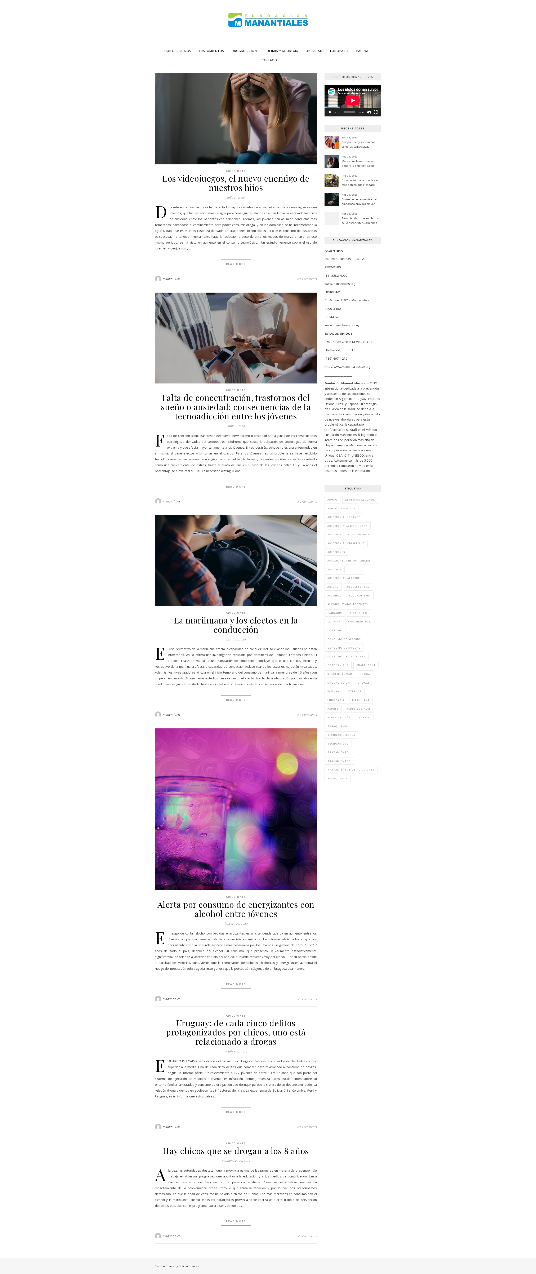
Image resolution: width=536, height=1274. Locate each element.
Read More (236, 264)
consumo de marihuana (346, 656)
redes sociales (359, 708)
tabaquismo (337, 726)
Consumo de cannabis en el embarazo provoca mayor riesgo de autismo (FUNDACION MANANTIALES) (359, 202)
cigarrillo (358, 612)
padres (333, 708)
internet (354, 691)
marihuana (361, 700)
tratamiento (338, 752)
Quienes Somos (177, 51)
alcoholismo (360, 595)
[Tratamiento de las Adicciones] (268, 20)
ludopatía (335, 700)
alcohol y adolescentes (347, 604)
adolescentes (358, 586)
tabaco (365, 717)
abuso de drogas (341, 508)
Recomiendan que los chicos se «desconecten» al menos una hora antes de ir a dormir (360, 221)
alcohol (334, 595)
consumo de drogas (344, 647)
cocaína (333, 621)
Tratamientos (211, 51)
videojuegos (337, 778)
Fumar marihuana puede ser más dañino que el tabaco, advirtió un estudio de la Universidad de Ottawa (360, 182)
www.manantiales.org (340, 283)
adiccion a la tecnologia (348, 534)
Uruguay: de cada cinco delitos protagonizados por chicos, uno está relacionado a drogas (236, 1032)
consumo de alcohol (344, 639)
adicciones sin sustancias (349, 560)
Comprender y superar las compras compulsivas (358, 144)
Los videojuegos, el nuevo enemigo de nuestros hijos (235, 183)
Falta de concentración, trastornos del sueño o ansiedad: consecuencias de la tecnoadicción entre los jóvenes (236, 406)
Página (362, 51)
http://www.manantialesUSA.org (348, 366)
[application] (353, 100)
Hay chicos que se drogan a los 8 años (236, 1150)
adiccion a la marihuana (347, 525)
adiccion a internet (343, 517)
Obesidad (314, 51)
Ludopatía (339, 51)
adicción (334, 569)
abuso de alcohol (360, 499)
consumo (335, 630)
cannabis (334, 612)
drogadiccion (338, 682)
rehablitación (339, 717)
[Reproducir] (330, 112)
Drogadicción (244, 51)
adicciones (336, 552)
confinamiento (360, 621)
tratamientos (339, 761)
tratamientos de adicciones (351, 769)
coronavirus (338, 665)
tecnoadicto (338, 743)
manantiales (171, 279)
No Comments (307, 279)
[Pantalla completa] (376, 112)
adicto (333, 586)
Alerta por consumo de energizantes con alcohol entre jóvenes (235, 909)
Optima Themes (189, 1266)
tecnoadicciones (341, 734)
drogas (364, 682)
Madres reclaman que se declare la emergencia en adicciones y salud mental (358, 163)
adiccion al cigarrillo (346, 543)
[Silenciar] (369, 112)
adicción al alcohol (344, 578)
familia (333, 691)
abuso (332, 499)
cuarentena (366, 665)
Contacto (270, 60)
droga (365, 673)
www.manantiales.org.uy (342, 325)
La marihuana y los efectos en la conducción (236, 624)
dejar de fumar (339, 673)
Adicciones (236, 171)
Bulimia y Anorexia (281, 51)
